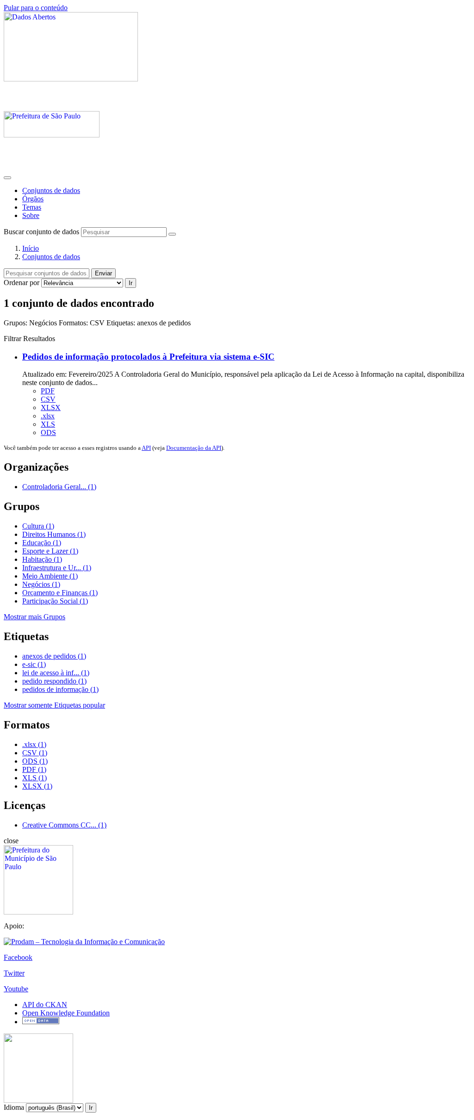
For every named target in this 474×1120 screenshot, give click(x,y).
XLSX (51, 407)
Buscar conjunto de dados (41, 232)
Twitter (14, 973)
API (146, 447)
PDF (48, 391)
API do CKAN (44, 1004)
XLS (48, 424)
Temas (31, 207)
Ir (130, 283)
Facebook (18, 957)
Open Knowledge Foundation (66, 1013)
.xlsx (48, 416)
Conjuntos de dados (51, 190)
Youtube (16, 989)
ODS (48, 432)
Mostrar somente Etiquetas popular (54, 705)
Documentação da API (193, 447)
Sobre (30, 215)
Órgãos (33, 199)
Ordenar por (21, 282)
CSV (48, 399)
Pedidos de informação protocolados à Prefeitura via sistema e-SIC (148, 356)
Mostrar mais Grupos (34, 617)
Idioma (14, 1107)
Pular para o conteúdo (36, 8)
